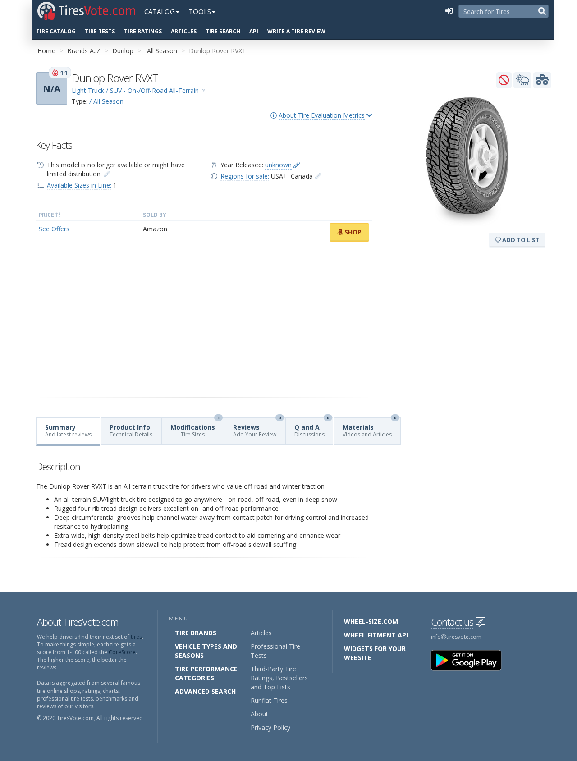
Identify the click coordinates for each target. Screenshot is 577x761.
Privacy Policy (270, 727)
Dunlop (122, 50)
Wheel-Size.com (371, 621)
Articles (184, 31)
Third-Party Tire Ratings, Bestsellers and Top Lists (279, 678)
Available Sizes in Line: (79, 185)
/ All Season (106, 101)
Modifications (195, 428)
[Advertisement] (204, 320)
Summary (68, 430)
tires (136, 637)
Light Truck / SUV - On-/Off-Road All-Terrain (135, 90)
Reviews (257, 428)
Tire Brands (195, 632)
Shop (352, 232)
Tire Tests (100, 31)
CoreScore (122, 652)
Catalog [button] (159, 11)
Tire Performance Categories (206, 673)
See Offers (54, 229)
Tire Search (223, 31)
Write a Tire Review (296, 31)
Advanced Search (205, 691)
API (253, 31)
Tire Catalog (56, 31)
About (259, 714)
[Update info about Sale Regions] (318, 176)
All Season (162, 50)
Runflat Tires (269, 700)
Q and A (311, 428)
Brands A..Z (84, 50)
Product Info (131, 430)
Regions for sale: (244, 176)
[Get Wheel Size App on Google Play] (471, 660)
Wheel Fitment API (376, 635)
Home (46, 50)
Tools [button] (199, 11)
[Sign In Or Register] (449, 11)
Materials (369, 428)
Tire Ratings (143, 31)
